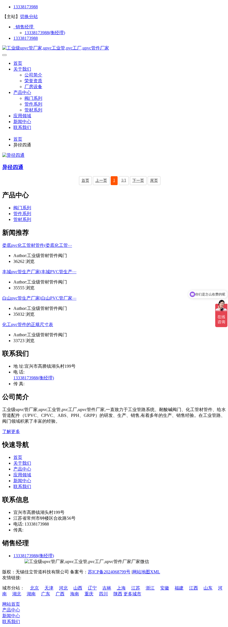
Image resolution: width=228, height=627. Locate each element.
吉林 (106, 588)
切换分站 (29, 16)
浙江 (150, 588)
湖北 (16, 593)
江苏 (135, 588)
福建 (179, 588)
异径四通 (12, 167)
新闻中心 (22, 121)
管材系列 (33, 110)
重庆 (89, 593)
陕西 (117, 593)
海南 (74, 593)
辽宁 (92, 588)
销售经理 (23, 26)
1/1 (123, 180)
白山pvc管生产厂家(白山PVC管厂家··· (39, 298)
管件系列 (33, 104)
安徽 (164, 588)
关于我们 (22, 69)
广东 (45, 593)
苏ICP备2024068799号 (109, 571)
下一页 (138, 180)
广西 (60, 593)
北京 (34, 588)
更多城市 (132, 593)
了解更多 (11, 431)
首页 (17, 63)
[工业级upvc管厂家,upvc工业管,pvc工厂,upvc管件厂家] (55, 48)
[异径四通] (13, 155)
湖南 (31, 593)
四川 (103, 593)
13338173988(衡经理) (44, 32)
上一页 (101, 180)
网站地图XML (146, 571)
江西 (193, 588)
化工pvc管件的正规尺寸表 (27, 324)
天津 (48, 588)
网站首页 (11, 604)
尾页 (154, 180)
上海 (121, 588)
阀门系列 (33, 98)
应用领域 (22, 115)
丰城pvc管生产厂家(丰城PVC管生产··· (39, 271)
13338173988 (25, 6)
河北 (63, 588)
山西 (77, 588)
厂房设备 (33, 86)
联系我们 (22, 127)
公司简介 (33, 75)
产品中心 (22, 92)
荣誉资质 (33, 80)
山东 (208, 588)
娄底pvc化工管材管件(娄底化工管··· (37, 245)
